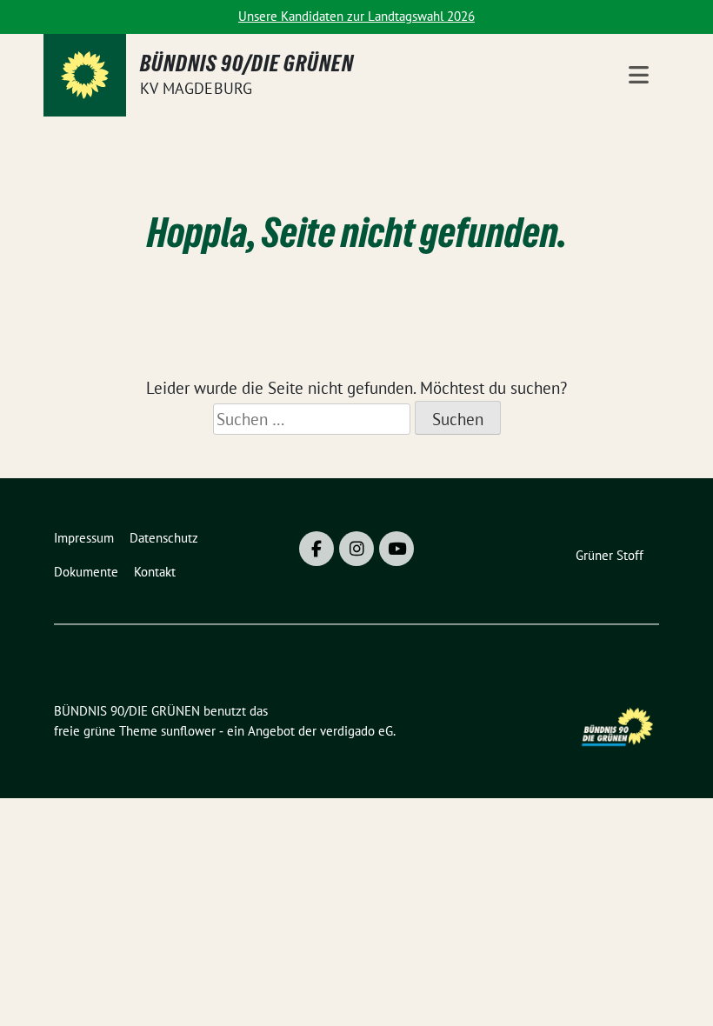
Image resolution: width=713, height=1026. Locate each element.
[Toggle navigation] (638, 75)
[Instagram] (356, 548)
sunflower (188, 731)
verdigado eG (356, 731)
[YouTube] (396, 548)
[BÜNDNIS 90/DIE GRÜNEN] (85, 75)
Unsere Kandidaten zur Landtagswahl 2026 (356, 16)
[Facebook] (316, 548)
